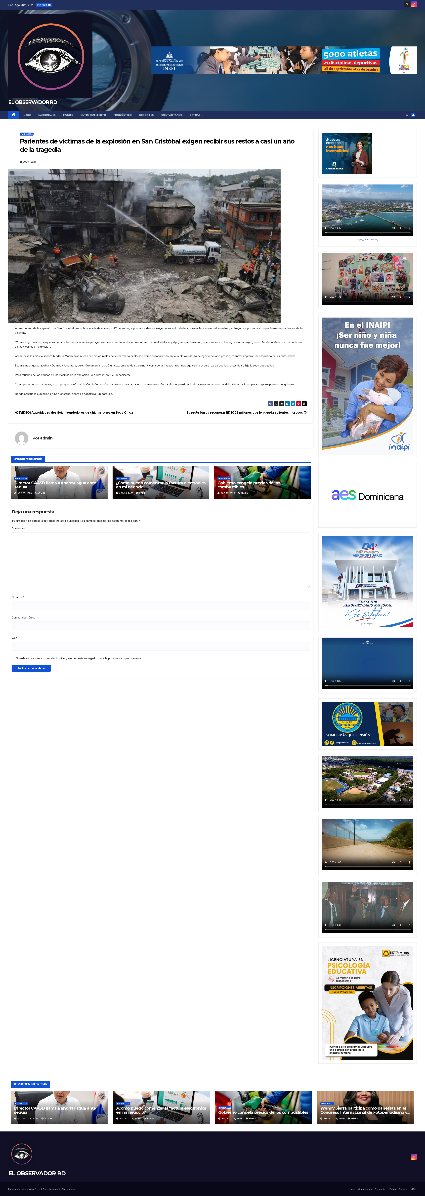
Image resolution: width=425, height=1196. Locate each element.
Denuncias (380, 1189)
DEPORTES (146, 114)
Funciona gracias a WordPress (24, 1189)
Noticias (403, 1189)
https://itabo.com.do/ (367, 239)
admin (46, 438)
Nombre (18, 597)
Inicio (27, 114)
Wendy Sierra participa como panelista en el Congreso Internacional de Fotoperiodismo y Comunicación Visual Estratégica (363, 1112)
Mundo (68, 114)
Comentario (20, 528)
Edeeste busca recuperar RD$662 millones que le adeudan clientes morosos (245, 412)
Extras (195, 114)
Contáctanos (172, 114)
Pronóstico (123, 114)
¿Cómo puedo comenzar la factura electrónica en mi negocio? (161, 484)
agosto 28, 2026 (28, 1118)
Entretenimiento (93, 114)
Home (352, 1189)
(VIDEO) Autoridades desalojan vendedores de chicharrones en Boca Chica (75, 412)
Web (14, 638)
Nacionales (47, 114)
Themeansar (68, 1189)
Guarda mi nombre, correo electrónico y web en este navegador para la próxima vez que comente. (79, 658)
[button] (407, 115)
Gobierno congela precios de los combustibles (248, 484)
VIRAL (414, 1189)
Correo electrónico (25, 617)
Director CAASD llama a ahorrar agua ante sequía (55, 484)
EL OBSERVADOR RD (32, 102)
